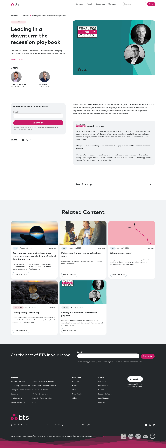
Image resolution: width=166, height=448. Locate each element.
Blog (74, 390)
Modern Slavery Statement (86, 425)
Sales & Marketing (18, 402)
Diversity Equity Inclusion (41, 398)
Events (74, 385)
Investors (101, 402)
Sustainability (103, 385)
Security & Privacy (100, 436)
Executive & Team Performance (44, 385)
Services (79, 4)
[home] (15, 4)
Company (102, 381)
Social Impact (103, 398)
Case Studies (77, 394)
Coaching (14, 394)
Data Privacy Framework (62, 425)
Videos (74, 398)
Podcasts (75, 381)
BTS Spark (36, 402)
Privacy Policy (44, 425)
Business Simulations (40, 390)
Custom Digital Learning (41, 394)
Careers (101, 390)
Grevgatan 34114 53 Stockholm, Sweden (134, 385)
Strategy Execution (18, 381)
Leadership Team (104, 394)
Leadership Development (20, 385)
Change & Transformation (21, 390)
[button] (79, 4)
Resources (100, 4)
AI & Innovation (16, 398)
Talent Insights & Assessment (43, 381)
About (89, 4)
